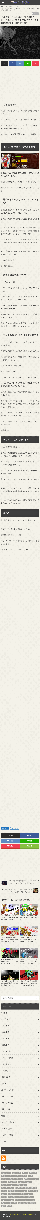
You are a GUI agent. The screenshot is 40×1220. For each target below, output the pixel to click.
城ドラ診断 (6, 1109)
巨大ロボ (25, 1203)
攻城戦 (5, 1071)
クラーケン (19, 1179)
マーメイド (12, 1197)
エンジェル (23, 1176)
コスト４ (5, 828)
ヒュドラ (4, 1194)
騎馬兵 (9, 1206)
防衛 (4, 1083)
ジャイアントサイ (6, 1185)
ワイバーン (4, 1203)
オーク (30, 1176)
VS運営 (4, 1013)
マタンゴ (4, 1197)
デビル (27, 1188)
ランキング (6, 1064)
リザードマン (19, 1200)
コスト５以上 (7, 1051)
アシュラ (25, 1173)
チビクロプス (19, 1188)
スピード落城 (7, 1135)
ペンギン (29, 1194)
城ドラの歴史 (7, 1096)
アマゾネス (33, 1173)
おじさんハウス (6, 1173)
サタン (29, 1182)
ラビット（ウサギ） (7, 1200)
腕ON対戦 (6, 1077)
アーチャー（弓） (6, 1176)
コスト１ (5, 1025)
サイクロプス (13, 1182)
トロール (4, 1191)
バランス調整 (7, 1058)
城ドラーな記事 (7, 1090)
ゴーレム (4, 1182)
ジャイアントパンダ (20, 1185)
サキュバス (15, 828)
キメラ (12, 1179)
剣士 (19, 1203)
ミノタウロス (21, 1197)
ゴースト (35, 1179)
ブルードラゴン (20, 1194)
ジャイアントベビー (7, 1188)
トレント (33, 1188)
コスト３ (5, 1038)
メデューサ (30, 1197)
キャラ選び (5, 1019)
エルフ (16, 1176)
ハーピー (23, 1191)
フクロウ (11, 1194)
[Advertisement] (20, 85)
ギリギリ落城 (7, 1128)
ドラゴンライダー (14, 1191)
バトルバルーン (33, 1191)
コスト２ (5, 1032)
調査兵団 (32, 1203)
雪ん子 (3, 1206)
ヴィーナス (13, 1203)
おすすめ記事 (17, 1173)
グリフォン (27, 1179)
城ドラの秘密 (7, 1103)
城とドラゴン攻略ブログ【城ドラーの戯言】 (22, 1214)
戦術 (3, 1116)
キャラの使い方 (8, 1122)
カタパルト (4, 1179)
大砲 (4, 1141)
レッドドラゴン (29, 1200)
